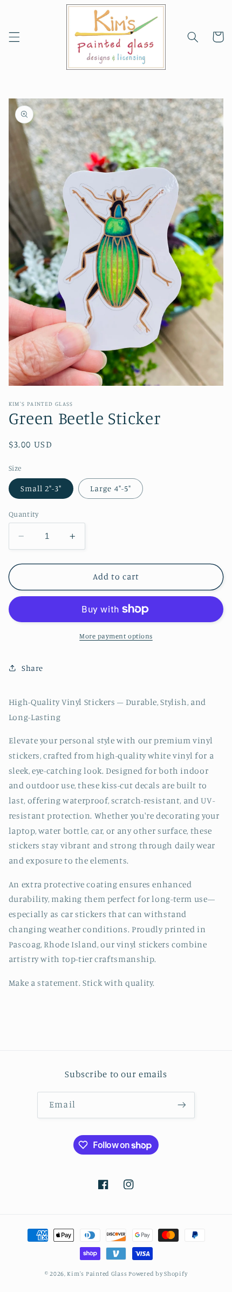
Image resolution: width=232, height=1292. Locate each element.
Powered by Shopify (157, 1273)
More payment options (116, 636)
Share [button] (32, 668)
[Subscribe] (181, 1105)
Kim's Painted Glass (97, 1273)
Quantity (23, 514)
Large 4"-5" (110, 488)
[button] (14, 36)
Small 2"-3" (41, 488)
